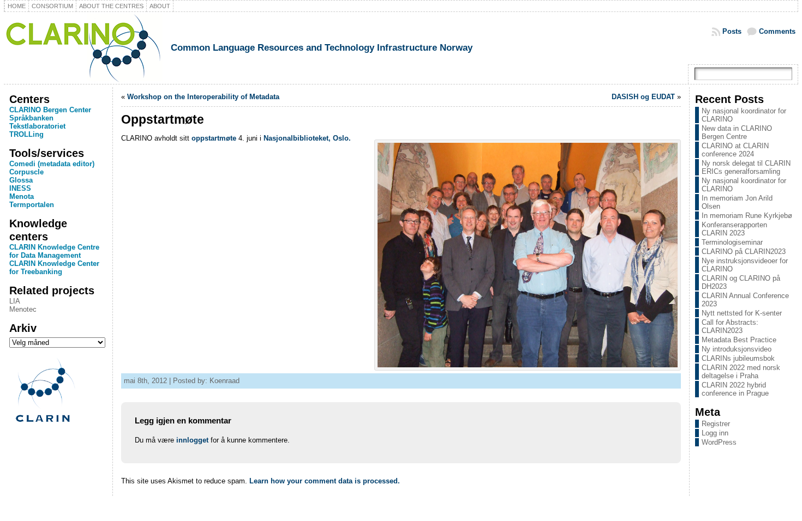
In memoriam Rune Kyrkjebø (747, 215)
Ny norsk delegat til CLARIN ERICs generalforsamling (746, 167)
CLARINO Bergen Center (50, 110)
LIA (14, 301)
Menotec (23, 309)
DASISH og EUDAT (643, 97)
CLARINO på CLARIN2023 (744, 251)
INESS (20, 188)
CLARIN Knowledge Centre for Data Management (54, 251)
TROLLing (26, 134)
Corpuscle (26, 172)
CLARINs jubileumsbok (738, 358)
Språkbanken (31, 118)
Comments (777, 31)
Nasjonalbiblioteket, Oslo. (307, 138)
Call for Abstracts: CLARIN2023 (730, 326)
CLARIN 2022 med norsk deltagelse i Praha (741, 372)
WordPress (719, 442)
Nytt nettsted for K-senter (742, 313)
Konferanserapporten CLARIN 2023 (734, 229)
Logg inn (715, 433)
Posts (731, 31)
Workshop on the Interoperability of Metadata (203, 97)
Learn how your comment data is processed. (324, 481)
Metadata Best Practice (739, 340)
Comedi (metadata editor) (51, 164)
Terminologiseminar (732, 242)
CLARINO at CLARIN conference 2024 (735, 150)
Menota (21, 196)
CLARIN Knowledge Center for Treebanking (54, 267)
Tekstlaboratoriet (37, 126)
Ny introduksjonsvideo (736, 349)
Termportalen (31, 205)
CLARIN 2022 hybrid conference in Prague (735, 389)
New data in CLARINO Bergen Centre (737, 132)
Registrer (716, 424)
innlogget (192, 440)
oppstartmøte (213, 138)
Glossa (21, 180)
